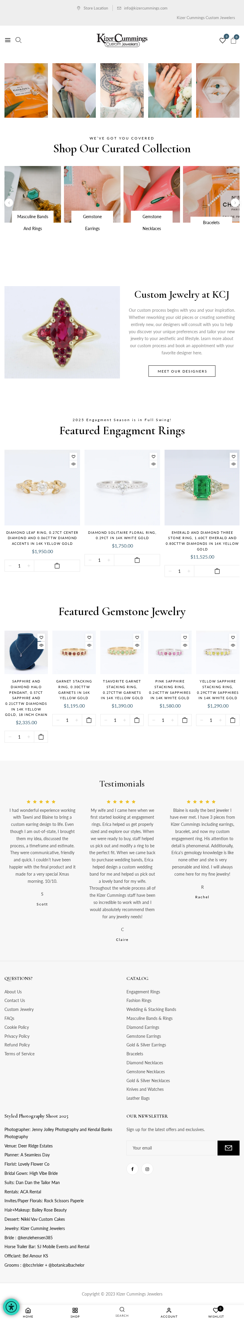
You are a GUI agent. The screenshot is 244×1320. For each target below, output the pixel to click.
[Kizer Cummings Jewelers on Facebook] (132, 1169)
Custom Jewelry (19, 1009)
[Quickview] (73, 464)
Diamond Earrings (142, 1027)
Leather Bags (138, 1098)
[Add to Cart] (57, 566)
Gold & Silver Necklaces (148, 1080)
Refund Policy (17, 1044)
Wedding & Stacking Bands (151, 1009)
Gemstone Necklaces (145, 1071)
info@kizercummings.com (146, 8)
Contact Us (14, 1000)
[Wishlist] (73, 456)
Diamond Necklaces (144, 1062)
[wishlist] (223, 40)
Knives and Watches (145, 1089)
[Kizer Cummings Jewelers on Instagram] (147, 1169)
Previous (8, 202)
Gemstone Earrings (143, 1036)
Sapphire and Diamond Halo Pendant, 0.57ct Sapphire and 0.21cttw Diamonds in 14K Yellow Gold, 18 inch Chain (26, 697)
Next (235, 202)
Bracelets (134, 1053)
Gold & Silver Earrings (146, 1044)
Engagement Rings (143, 991)
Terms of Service (19, 1053)
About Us (13, 991)
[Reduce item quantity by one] (10, 566)
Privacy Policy (16, 1036)
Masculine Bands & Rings (149, 1018)
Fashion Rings (138, 1000)
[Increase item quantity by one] (28, 566)
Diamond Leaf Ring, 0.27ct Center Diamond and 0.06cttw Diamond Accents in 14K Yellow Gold (42, 538)
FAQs (9, 1018)
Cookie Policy (16, 1027)
